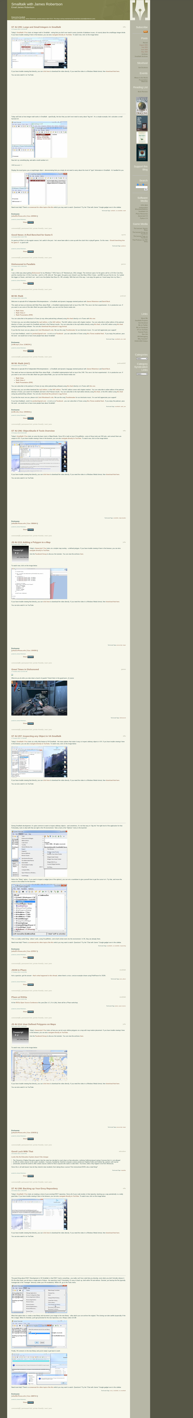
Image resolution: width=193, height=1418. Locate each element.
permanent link (27, 228)
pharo (124, 979)
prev (50, 228)
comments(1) (15, 990)
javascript (119, 645)
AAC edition (56, 322)
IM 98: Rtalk (17, 296)
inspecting (123, 945)
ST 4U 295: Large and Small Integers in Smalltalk (36, 27)
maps (124, 645)
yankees (123, 246)
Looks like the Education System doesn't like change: (29, 1157)
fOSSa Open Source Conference (27, 1002)
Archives (145, 54)
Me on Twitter (143, 325)
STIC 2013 (144, 205)
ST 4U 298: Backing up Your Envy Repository (34, 1188)
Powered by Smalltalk (18, 17)
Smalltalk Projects (141, 320)
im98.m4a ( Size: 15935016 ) (21, 412)
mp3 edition (43, 322)
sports (123, 235)
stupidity (123, 1170)
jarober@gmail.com (39, 333)
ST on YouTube (142, 330)
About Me (144, 318)
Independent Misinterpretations (141, 208)
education (122, 1151)
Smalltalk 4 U (143, 211)
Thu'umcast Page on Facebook (140, 237)
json (121, 979)
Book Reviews (143, 92)
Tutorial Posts (143, 332)
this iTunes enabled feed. (95, 333)
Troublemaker (70, 330)
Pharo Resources (142, 214)
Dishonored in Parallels (23, 264)
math (124, 210)
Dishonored (36, 273)
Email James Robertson (22, 7)
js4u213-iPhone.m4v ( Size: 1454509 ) (24, 650)
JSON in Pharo (18, 970)
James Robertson (93, 301)
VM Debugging (142, 336)
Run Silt (145, 334)
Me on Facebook (142, 327)
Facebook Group (41, 554)
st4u (124, 27)
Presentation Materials (143, 80)
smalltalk (117, 339)
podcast (123, 296)
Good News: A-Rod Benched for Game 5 (31, 235)
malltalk (113, 210)
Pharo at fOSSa (19, 997)
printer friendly (38, 228)
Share (25, 222)
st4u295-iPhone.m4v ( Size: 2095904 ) (24, 216)
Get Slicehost (143, 67)
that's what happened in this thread (45, 975)
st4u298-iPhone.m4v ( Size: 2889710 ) (24, 1396)
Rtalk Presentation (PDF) (24, 315)
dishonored (123, 717)
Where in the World (141, 78)
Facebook (59, 333)
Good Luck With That (22, 1151)
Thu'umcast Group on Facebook (140, 233)
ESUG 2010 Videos (141, 341)
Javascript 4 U (143, 216)
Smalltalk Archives (141, 56)
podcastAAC (121, 363)
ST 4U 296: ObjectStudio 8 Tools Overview (33, 431)
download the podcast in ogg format (54, 326)
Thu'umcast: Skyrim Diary (141, 229)
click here (46, 71)
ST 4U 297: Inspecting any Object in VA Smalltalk (36, 736)
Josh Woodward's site (45, 330)
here (81, 554)
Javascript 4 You (40, 548)
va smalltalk (119, 210)
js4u (124, 542)
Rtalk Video (20, 311)
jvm (122, 339)
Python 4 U (144, 218)
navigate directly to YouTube (62, 35)
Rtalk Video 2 (20, 313)
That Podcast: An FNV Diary (140, 240)
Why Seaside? (143, 339)
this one (92, 318)
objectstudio (122, 518)
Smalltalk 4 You (22, 32)
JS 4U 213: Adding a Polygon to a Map (30, 542)
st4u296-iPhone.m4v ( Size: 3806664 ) (24, 523)
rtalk (124, 339)
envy (111, 1390)
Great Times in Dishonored (25, 669)
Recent (145, 43)
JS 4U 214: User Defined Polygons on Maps (33, 1024)
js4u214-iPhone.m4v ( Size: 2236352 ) (24, 1132)
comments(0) (15, 228)
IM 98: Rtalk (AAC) (20, 363)
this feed (70, 318)
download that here (112, 71)
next (46, 228)
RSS (145, 31)
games (123, 264)
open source (122, 1006)
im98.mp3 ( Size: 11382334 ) (21, 344)
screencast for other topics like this (41, 207)
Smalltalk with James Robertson (37, 4)
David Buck (106, 301)
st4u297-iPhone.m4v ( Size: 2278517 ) (24, 951)
